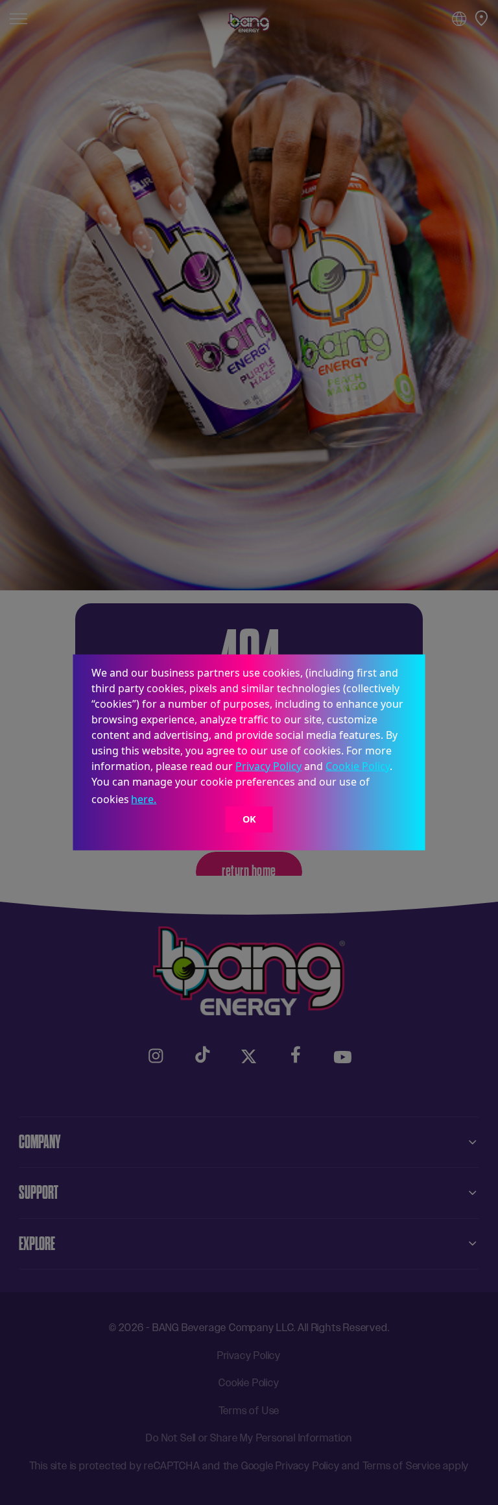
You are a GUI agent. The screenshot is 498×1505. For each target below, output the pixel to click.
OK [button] (249, 819)
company (39, 1141)
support (38, 1192)
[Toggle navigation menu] (18, 18)
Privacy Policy (268, 766)
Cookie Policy (358, 766)
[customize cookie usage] (171, 803)
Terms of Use (249, 1410)
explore (37, 1243)
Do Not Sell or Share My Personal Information (248, 1438)
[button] (163, 801)
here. (143, 799)
